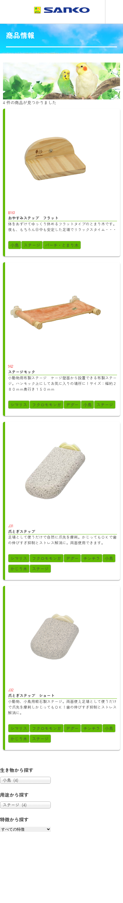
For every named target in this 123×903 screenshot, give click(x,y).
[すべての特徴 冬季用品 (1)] (25, 829)
